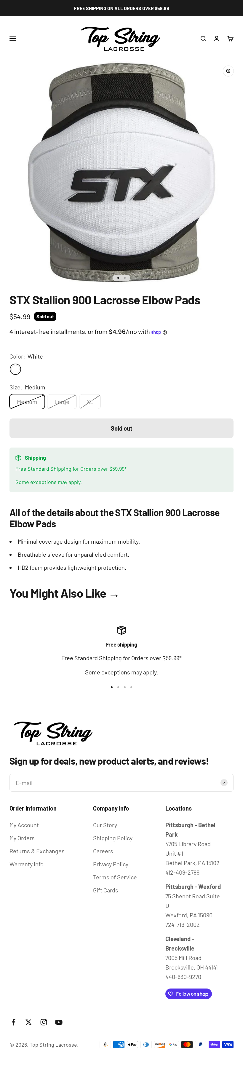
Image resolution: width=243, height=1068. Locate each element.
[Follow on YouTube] (59, 1022)
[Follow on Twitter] (29, 1022)
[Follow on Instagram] (44, 1022)
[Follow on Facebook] (13, 1022)
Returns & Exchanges (37, 850)
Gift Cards (105, 890)
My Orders (22, 837)
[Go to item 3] (125, 687)
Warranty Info (26, 864)
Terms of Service (115, 877)
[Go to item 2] (125, 278)
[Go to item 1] (118, 278)
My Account (24, 824)
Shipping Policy (112, 837)
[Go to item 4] (131, 687)
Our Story (105, 824)
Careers (103, 850)
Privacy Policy (110, 864)
